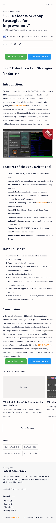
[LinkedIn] (23, 489)
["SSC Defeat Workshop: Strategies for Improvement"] (28, 143)
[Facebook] (6, 489)
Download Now (15, 56)
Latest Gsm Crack (17, 517)
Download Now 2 (39, 56)
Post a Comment (28, 428)
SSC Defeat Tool (19, 106)
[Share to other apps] (24, 44)
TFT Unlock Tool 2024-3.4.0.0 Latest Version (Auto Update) (23, 403)
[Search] (52, 4)
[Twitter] (15, 489)
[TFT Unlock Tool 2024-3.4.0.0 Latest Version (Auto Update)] (24, 387)
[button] (48, 4)
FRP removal (41, 203)
